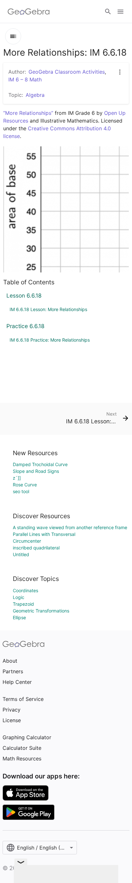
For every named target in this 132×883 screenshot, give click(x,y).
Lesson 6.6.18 (24, 295)
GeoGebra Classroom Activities (67, 72)
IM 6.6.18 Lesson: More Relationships (48, 309)
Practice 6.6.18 (25, 326)
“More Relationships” (28, 113)
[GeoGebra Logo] (29, 11)
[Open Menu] (120, 11)
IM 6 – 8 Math (25, 79)
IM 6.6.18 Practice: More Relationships (50, 340)
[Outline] (13, 36)
